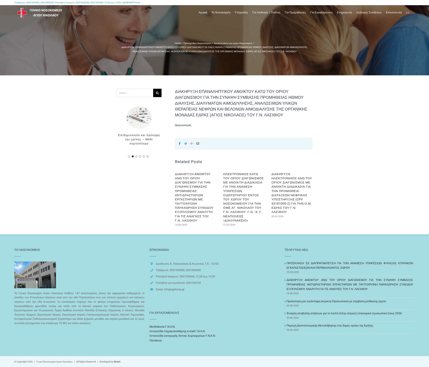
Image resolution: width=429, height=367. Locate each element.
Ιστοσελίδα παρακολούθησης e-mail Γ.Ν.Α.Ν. (177, 331)
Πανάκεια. (155, 340)
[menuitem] (205, 12)
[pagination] (129, 186)
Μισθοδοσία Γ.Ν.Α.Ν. (162, 326)
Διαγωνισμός (183, 125)
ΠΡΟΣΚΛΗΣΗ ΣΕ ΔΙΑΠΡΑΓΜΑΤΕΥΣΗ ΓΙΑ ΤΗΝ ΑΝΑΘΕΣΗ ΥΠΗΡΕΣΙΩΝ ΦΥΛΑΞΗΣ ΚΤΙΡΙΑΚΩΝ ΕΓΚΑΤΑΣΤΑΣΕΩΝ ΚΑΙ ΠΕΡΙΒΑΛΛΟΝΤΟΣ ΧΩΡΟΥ (350, 265)
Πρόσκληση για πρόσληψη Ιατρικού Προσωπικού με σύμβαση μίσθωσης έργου (336, 301)
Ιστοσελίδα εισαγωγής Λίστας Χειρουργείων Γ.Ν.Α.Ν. (182, 335)
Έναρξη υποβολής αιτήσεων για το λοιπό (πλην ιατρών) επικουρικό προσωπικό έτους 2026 (344, 313)
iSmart (117, 361)
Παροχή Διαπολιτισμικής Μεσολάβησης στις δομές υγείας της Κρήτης (330, 325)
